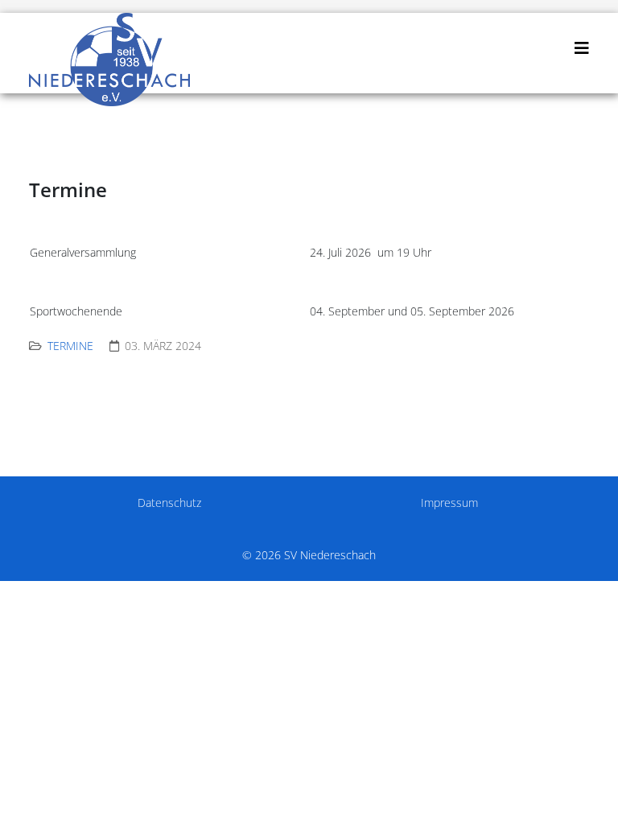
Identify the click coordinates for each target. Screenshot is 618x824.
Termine (70, 345)
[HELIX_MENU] (582, 48)
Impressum (449, 502)
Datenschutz (169, 502)
